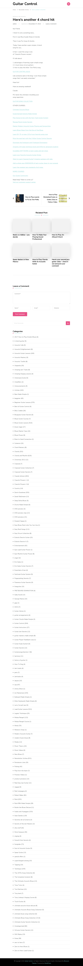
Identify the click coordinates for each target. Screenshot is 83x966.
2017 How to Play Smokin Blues (25, 337)
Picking (16, 766)
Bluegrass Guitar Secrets (22, 415)
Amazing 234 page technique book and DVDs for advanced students (35, 147)
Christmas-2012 (19, 460)
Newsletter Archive (19, 16)
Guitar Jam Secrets (20, 632)
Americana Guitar (20, 378)
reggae (16, 787)
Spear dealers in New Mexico (21, 260)
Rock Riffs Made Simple (22, 803)
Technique (17, 869)
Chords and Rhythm (21, 456)
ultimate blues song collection (24, 914)
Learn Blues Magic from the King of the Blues (28, 130)
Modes (16, 742)
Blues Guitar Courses (21, 419)
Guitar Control (25, 3)
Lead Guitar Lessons (21, 709)
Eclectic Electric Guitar (22, 537)
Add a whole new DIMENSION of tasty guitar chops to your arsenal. (35, 163)
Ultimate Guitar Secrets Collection (26, 922)
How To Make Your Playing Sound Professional (39, 237)
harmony (17, 656)
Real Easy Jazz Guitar (21, 783)
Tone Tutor (18, 885)
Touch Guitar (18, 902)
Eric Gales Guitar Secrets (22, 566)
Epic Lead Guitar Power (22, 550)
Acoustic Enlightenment (22, 349)
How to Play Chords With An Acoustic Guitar (40, 261)
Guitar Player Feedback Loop (24, 640)
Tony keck (17, 893)
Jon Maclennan (19, 693)
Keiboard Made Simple (22, 697)
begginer (17, 398)
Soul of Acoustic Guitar (22, 848)
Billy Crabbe (18, 411)
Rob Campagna (19, 791)
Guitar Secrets (19, 648)
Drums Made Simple (21, 505)
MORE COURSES (18, 171)
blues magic (18, 427)
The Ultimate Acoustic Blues (24, 881)
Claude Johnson (19, 476)
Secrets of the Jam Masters (23, 824)
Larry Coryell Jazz (20, 705)
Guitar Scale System (21, 644)
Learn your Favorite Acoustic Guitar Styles (27, 155)
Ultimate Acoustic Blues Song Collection (28, 910)
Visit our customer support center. (24, 182)
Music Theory (19, 746)
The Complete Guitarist (22, 877)
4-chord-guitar (19, 341)
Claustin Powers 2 (20, 484)
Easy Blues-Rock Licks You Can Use (26, 525)
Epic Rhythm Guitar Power (23, 554)
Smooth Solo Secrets (21, 840)
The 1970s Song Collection (23, 873)
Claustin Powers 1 (20, 480)
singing (16, 836)
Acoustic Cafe (19, 345)
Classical (17, 464)
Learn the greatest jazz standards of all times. (28, 167)
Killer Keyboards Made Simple (24, 701)
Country (17, 488)
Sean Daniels (18, 816)
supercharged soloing (21, 861)
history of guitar (19, 660)
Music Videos (18, 750)
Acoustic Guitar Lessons (22, 353)
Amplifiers (17, 382)
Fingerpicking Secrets (21, 578)
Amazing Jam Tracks (21, 370)
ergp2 (16, 558)
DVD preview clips (20, 513)
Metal (16, 726)
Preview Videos (19, 775)
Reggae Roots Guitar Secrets (22, 122)
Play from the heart (21, 771)
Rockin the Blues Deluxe (22, 807)
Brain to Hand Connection (22, 439)
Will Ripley (18, 934)
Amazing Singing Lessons (22, 374)
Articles (17, 390)
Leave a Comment (51, 24)
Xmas (16, 938)
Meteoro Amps (19, 730)
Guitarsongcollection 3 (22, 652)
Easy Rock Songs (19, 529)
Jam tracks (17, 668)
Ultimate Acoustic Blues (21, 110)
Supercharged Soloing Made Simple (25, 114)
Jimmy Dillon (18, 689)
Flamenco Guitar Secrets (22, 582)
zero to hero (18, 942)
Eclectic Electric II (20, 541)
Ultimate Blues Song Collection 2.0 (26, 918)
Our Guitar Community (20, 176)
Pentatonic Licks (19, 762)
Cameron (17, 443)
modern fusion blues (21, 738)
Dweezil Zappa (19, 521)
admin (15, 24)
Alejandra (17, 366)
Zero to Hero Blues (20, 947)
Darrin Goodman (19, 492)
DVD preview (18, 509)
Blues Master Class (20, 431)
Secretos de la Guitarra (22, 820)
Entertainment (19, 546)
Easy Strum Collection (21, 533)
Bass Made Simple (20, 394)
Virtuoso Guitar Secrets (22, 930)
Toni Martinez (19, 889)
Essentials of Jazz (20, 570)
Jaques (16, 681)
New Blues (18, 754)
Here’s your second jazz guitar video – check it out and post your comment (60, 262)
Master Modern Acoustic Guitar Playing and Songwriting (32, 126)
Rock (16, 799)
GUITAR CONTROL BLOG (21, 72)
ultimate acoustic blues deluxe (24, 906)
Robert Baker (18, 795)
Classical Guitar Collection (23, 468)
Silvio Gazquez (19, 832)
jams (15, 672)
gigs (15, 603)
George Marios (19, 599)
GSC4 (16, 607)
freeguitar (17, 586)
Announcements (19, 386)
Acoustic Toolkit (19, 361)
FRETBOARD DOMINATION (23, 591)
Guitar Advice (19, 611)
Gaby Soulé (18, 595)
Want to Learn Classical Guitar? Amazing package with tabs (33, 159)
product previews (20, 779)
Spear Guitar (18, 852)
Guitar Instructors (20, 627)
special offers (18, 857)
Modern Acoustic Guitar (22, 734)
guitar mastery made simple (23, 636)
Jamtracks (17, 677)
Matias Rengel (19, 717)
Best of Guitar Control (21, 406)
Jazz (15, 685)
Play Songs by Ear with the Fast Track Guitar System (30, 118)
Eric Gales (17, 562)
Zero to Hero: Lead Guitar (23, 951)
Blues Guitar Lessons (21, 423)
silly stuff (17, 828)
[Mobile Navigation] (68, 4)
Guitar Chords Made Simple (23, 619)
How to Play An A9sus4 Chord (58, 236)
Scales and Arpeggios (21, 812)
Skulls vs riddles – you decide (21, 236)
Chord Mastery (19, 447)
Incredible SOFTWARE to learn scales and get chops (30, 151)
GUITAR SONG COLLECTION (23, 101)
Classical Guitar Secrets (22, 472)
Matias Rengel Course (21, 722)
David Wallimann (20, 497)
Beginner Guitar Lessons (22, 402)
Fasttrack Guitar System (22, 574)
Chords (16, 452)
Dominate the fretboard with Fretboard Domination (30, 143)
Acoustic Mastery (20, 357)
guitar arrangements (21, 615)
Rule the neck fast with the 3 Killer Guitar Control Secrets (32, 138)
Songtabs (17, 844)
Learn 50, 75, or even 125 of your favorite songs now (30, 134)
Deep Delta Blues (20, 501)
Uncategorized (19, 926)
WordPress (47, 963)
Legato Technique (20, 713)
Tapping (17, 865)
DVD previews (19, 517)
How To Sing (18, 664)
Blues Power (18, 435)
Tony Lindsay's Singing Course (24, 897)
